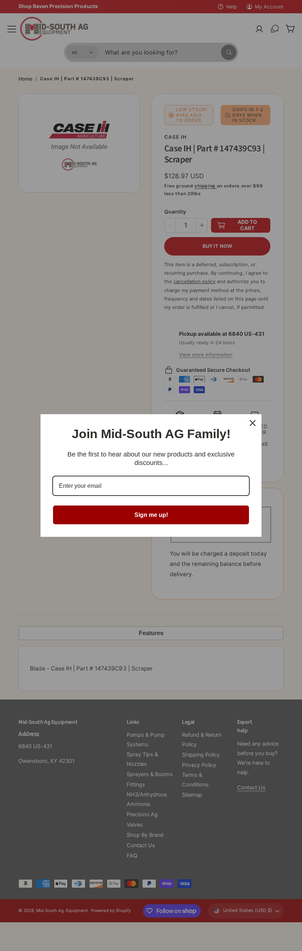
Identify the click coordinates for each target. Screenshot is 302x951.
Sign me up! (151, 515)
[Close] (252, 423)
